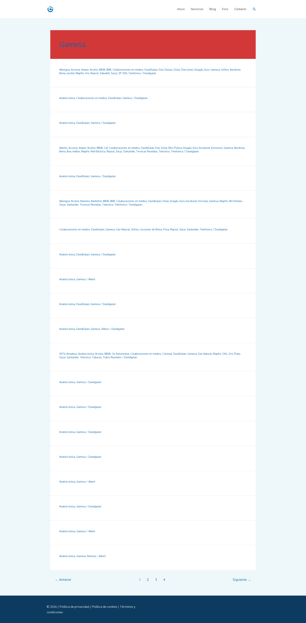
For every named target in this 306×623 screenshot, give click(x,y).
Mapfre (80, 73)
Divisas (168, 69)
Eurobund (204, 147)
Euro (206, 69)
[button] (254, 9)
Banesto (85, 201)
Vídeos (105, 328)
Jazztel (70, 73)
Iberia (62, 73)
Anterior (63, 579)
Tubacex (97, 357)
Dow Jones (187, 69)
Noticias (91, 556)
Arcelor (94, 69)
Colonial (167, 353)
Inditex (76, 151)
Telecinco (164, 151)
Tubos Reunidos (112, 357)
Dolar (177, 69)
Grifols (225, 69)
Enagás (199, 69)
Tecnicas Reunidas (146, 151)
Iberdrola (235, 69)
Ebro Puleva (175, 147)
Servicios (197, 9)
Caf (106, 147)
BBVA (102, 69)
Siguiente (242, 579)
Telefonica (134, 73)
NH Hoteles (235, 201)
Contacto (240, 9)
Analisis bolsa (67, 97)
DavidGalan (151, 69)
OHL (224, 353)
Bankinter (96, 201)
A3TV (62, 353)
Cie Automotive (120, 353)
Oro (87, 73)
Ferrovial (203, 201)
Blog (212, 9)
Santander (129, 151)
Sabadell (105, 73)
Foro (225, 9)
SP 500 (122, 73)
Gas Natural (123, 229)
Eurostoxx (216, 147)
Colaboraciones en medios (128, 69)
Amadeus (71, 353)
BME (108, 69)
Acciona (75, 69)
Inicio (181, 9)
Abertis (63, 147)
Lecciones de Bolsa (151, 229)
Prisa (166, 229)
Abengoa (64, 69)
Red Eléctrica (98, 151)
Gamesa (215, 69)
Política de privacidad (74, 606)
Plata (237, 353)
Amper (85, 69)
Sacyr (114, 73)
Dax (161, 69)
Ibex (69, 151)
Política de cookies (104, 606)
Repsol (94, 73)
